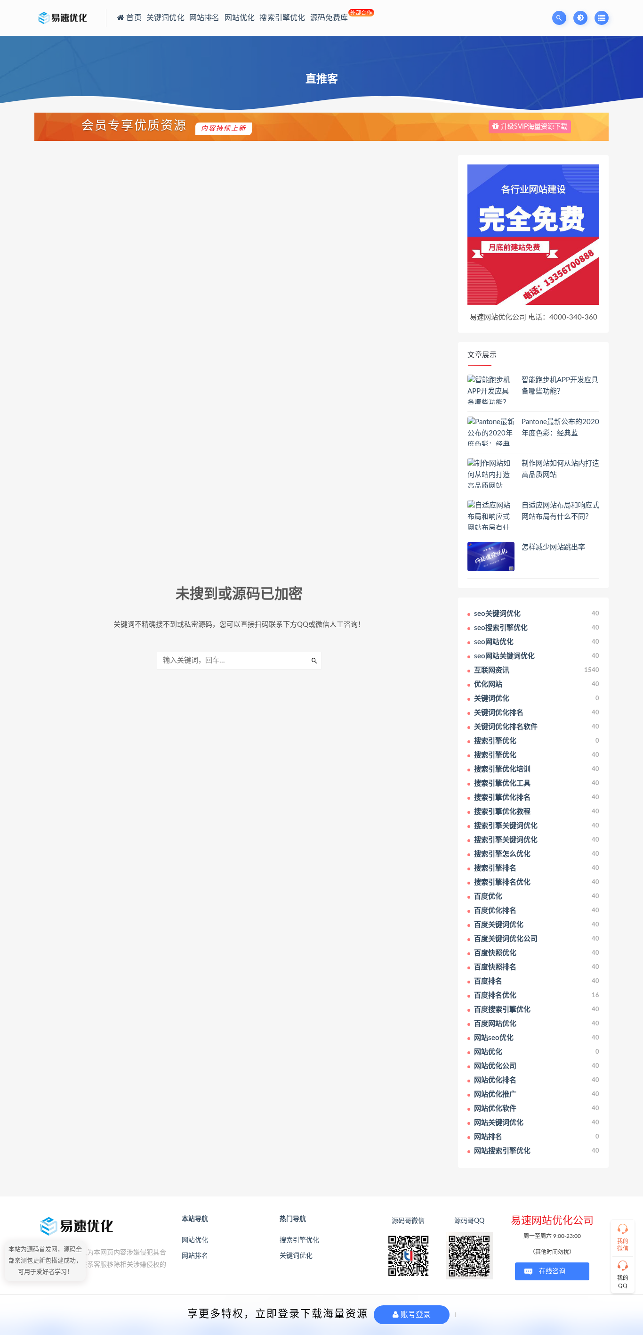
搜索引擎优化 (299, 1240)
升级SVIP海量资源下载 (533, 126)
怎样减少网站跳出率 (553, 547)
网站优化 (195, 1240)
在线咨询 (552, 1271)
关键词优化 (296, 1256)
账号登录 (415, 1314)
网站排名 (195, 1256)
